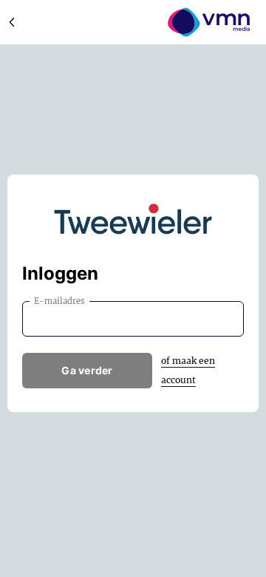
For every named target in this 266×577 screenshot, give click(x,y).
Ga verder (87, 370)
